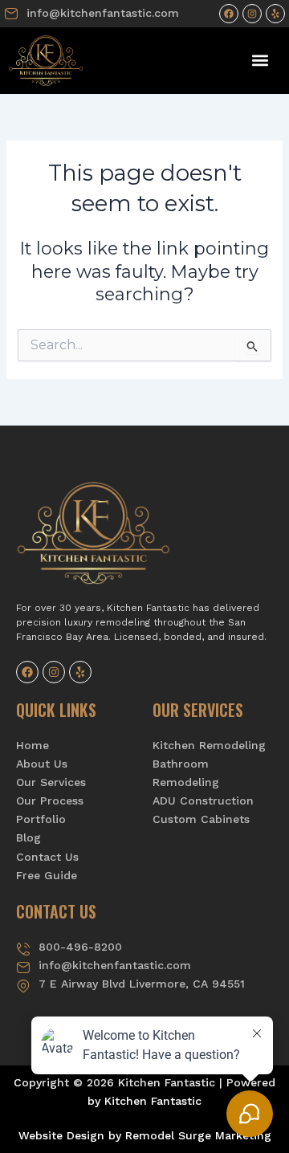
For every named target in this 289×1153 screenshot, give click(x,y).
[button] (260, 60)
